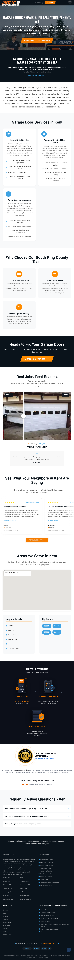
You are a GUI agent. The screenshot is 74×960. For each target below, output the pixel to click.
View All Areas (24, 899)
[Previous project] (5, 416)
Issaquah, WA (7, 892)
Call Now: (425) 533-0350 (38, 359)
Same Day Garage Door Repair (49, 882)
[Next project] (68, 416)
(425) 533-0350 (48, 944)
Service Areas (7, 922)
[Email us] (58, 944)
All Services (6, 925)
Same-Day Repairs (46, 871)
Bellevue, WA (7, 885)
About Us (5, 916)
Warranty (5, 928)
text (18, 701)
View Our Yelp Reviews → (37, 75)
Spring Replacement (46, 865)
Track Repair (44, 879)
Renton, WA (6, 877)
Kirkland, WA (24, 892)
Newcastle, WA (24, 881)
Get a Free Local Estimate (37, 40)
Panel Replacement (46, 876)
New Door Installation (46, 862)
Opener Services (45, 868)
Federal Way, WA (25, 895)
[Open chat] (69, 950)
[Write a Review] (50, 948)
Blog (4, 913)
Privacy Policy (7, 934)
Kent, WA (41, 444)
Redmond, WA (7, 895)
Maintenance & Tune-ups (48, 874)
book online (25, 701)
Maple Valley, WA (8, 899)
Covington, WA (7, 888)
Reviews (5, 910)
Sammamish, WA (25, 885)
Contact (5, 919)
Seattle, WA (6, 881)
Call (15, 701)
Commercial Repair (46, 885)
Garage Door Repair (46, 859)
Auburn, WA (23, 888)
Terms (5, 931)
